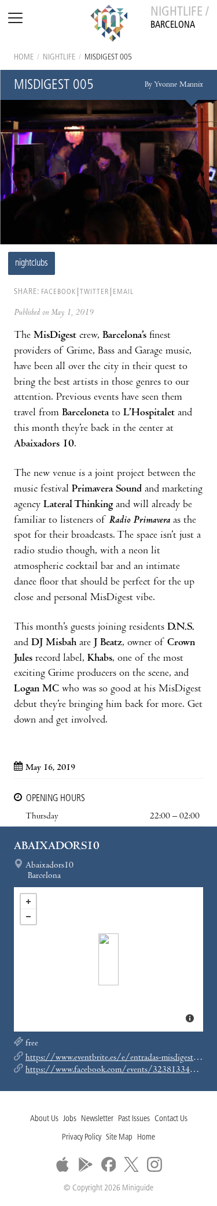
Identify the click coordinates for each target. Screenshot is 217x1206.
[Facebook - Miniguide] (109, 1164)
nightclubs (31, 263)
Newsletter (97, 1119)
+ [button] (28, 901)
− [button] (28, 916)
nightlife (59, 57)
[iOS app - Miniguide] (62, 1164)
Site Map (119, 1137)
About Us (44, 1119)
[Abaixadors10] (108, 959)
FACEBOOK (58, 292)
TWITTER (94, 292)
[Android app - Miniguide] (85, 1164)
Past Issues (134, 1119)
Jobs (69, 1119)
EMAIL (123, 292)
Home (24, 57)
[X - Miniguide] (131, 1164)
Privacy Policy (81, 1137)
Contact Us (171, 1119)
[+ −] (108, 959)
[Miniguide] (108, 25)
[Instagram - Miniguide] (154, 1164)
